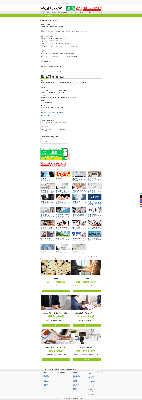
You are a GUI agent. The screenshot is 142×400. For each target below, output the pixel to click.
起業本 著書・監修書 (46, 376)
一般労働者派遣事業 (76, 376)
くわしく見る (55, 290)
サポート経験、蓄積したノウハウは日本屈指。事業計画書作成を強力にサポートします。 (47, 192)
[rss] (95, 372)
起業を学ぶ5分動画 (46, 373)
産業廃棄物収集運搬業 (76, 383)
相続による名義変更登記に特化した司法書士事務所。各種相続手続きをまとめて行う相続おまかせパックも (63, 217)
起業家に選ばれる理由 (46, 379)
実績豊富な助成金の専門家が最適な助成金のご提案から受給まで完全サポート (47, 253)
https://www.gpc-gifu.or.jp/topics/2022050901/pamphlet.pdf (52, 112)
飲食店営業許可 (75, 377)
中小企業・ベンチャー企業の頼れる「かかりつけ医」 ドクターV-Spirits (79, 229)
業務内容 (59, 373)
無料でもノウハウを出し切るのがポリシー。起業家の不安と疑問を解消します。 (47, 180)
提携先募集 (90, 382)
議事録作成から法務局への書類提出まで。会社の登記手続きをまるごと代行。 (63, 253)
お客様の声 (44, 380)
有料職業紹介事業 (76, 375)
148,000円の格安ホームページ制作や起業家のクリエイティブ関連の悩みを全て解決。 (79, 180)
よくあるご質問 (45, 384)
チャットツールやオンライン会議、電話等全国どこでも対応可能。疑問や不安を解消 (47, 241)
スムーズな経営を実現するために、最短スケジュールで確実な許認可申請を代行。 (63, 203)
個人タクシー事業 (76, 384)
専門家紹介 (90, 377)
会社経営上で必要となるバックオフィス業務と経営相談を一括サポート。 (79, 192)
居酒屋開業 (75, 380)
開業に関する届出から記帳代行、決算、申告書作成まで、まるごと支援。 (95, 192)
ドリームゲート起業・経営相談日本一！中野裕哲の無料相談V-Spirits (70, 398)
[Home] (41, 15)
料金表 (59, 375)
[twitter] (97, 372)
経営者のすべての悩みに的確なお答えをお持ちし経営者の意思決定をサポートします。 (94, 180)
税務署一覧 (75, 389)
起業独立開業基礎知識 (46, 383)
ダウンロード (45, 385)
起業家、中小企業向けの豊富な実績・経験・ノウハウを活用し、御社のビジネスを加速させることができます (79, 241)
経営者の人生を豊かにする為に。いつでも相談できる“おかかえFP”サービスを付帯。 (47, 217)
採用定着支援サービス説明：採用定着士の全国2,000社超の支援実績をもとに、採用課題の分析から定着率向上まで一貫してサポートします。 (95, 204)
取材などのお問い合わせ (92, 381)
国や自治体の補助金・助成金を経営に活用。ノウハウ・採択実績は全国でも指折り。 (63, 192)
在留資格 (74, 385)
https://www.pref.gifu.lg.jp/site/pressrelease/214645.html (51, 71)
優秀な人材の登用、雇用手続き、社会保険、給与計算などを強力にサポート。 (47, 203)
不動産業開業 (75, 373)
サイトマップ (45, 386)
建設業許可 (75, 381)
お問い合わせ (91, 380)
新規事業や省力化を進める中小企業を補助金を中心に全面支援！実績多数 (95, 240)
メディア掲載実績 (45, 375)
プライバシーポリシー (92, 385)
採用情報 (90, 384)
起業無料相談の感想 (46, 381)
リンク (44, 388)
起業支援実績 (45, 377)
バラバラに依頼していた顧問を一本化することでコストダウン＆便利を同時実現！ (63, 240)
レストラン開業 (75, 379)
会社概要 (90, 374)
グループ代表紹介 (91, 376)
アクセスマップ (91, 378)
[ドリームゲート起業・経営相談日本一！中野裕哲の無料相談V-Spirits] (51, 9)
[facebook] (100, 372)
